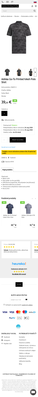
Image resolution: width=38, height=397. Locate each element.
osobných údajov (27, 305)
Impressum (22, 340)
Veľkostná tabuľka (9, 120)
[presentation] (35, 72)
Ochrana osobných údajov (27, 350)
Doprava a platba (24, 343)
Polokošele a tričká (27, 16)
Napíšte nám (8, 343)
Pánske (16, 16)
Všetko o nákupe (24, 353)
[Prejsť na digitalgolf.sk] (35, 2)
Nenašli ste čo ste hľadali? (8, 147)
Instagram (7, 340)
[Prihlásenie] (32, 6)
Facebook (13, 158)
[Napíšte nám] (7, 2)
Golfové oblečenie (6, 16)
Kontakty (22, 337)
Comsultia (19, 375)
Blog (20, 364)
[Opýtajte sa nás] (12, 2)
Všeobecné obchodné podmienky (26, 357)
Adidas (9, 90)
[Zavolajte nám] (2, 2)
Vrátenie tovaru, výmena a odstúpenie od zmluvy (27, 346)
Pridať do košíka (17, 140)
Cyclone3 (30, 374)
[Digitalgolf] (19, 284)
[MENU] (35, 6)
